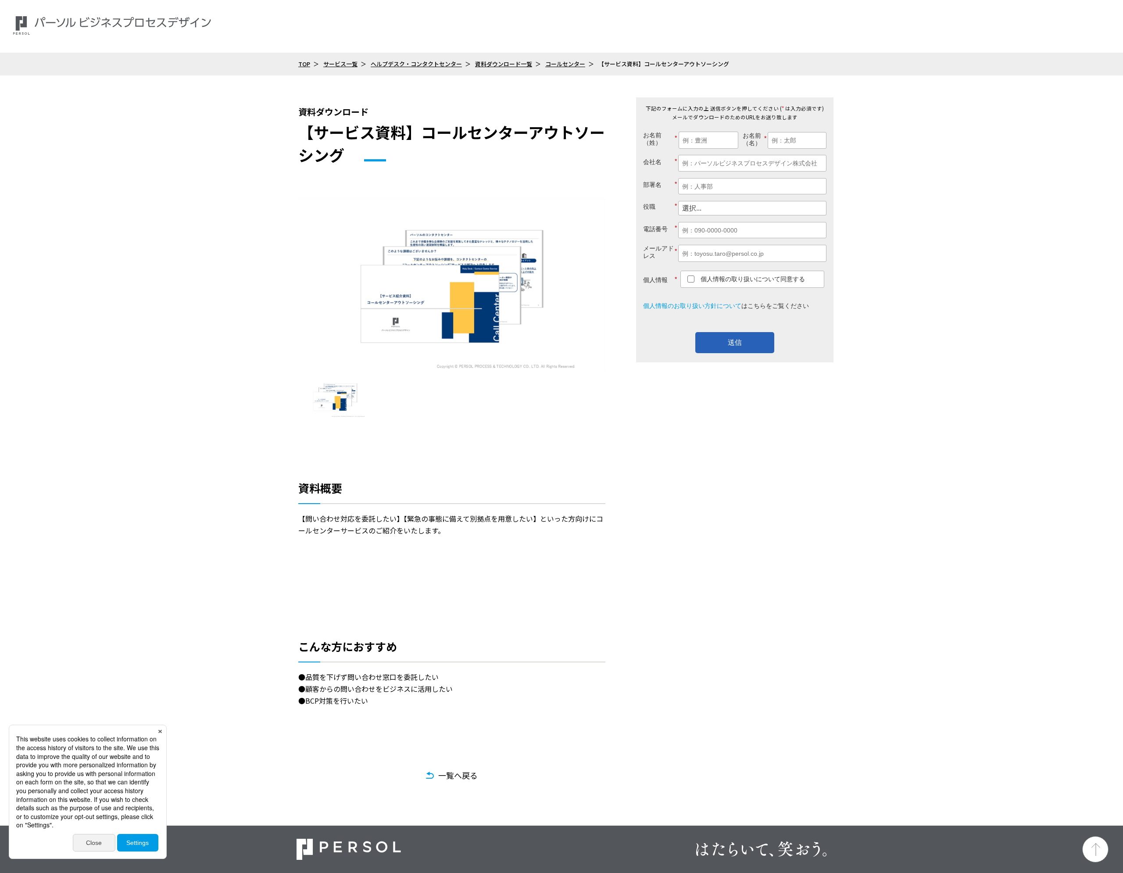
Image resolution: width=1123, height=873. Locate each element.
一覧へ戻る (458, 775)
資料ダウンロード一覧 (503, 64)
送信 (735, 342)
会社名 (660, 161)
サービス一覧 (340, 64)
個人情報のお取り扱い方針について (692, 305)
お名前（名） (754, 139)
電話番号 (660, 228)
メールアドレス (660, 252)
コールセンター (565, 64)
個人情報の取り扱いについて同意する (753, 279)
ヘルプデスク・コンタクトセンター (416, 64)
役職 (660, 206)
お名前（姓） (657, 139)
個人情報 (660, 279)
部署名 (660, 184)
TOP (304, 64)
